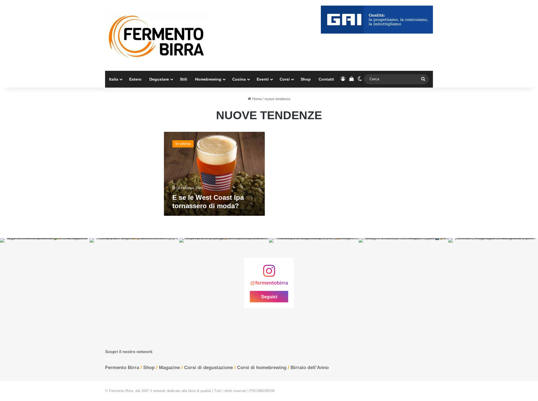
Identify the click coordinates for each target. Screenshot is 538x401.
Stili (183, 79)
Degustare (159, 79)
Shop (306, 79)
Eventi (263, 79)
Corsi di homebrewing (261, 367)
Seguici (269, 296)
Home (256, 99)
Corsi (285, 79)
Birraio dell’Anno (310, 367)
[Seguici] (269, 273)
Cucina (239, 79)
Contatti (326, 79)
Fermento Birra (122, 367)
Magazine (169, 367)
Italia (113, 79)
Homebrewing (208, 79)
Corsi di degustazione (208, 367)
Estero (135, 79)
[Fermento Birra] (157, 35)
